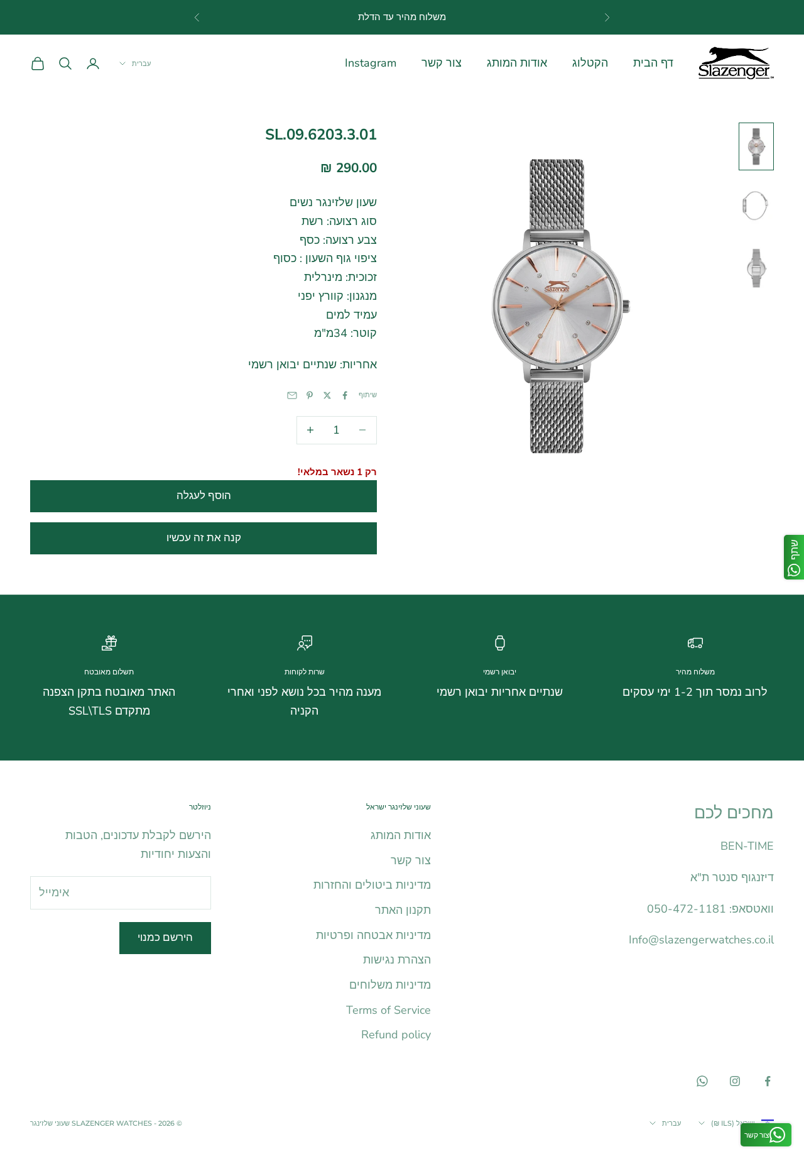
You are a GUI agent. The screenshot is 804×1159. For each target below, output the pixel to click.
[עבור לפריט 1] (756, 146)
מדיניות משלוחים (390, 984)
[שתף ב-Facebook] (345, 395)
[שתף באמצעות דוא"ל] (292, 395)
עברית (141, 63)
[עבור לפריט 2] (756, 206)
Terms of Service (388, 1010)
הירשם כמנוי (165, 937)
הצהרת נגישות (397, 959)
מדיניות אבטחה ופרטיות (373, 935)
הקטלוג (590, 62)
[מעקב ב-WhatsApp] (702, 1081)
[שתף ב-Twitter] (327, 395)
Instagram (370, 62)
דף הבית (653, 62)
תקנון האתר (403, 910)
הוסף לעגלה (204, 495)
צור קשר (441, 62)
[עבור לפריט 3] (756, 268)
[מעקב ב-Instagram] (735, 1081)
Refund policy (396, 1034)
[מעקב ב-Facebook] (767, 1081)
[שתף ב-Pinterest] (310, 395)
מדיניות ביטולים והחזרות (372, 885)
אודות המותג (517, 62)
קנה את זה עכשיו (203, 537)
